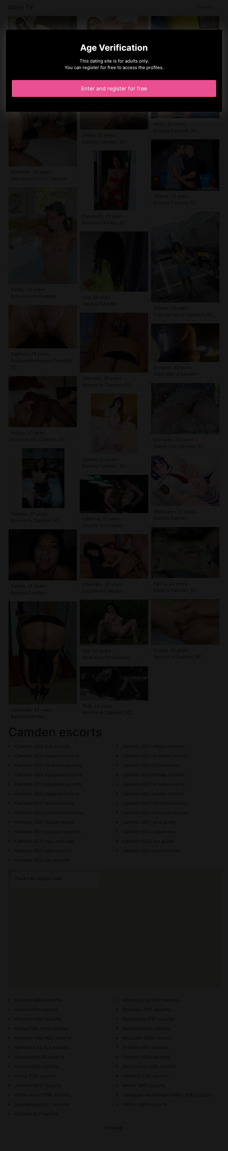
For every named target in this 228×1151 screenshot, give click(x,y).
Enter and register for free (114, 88)
